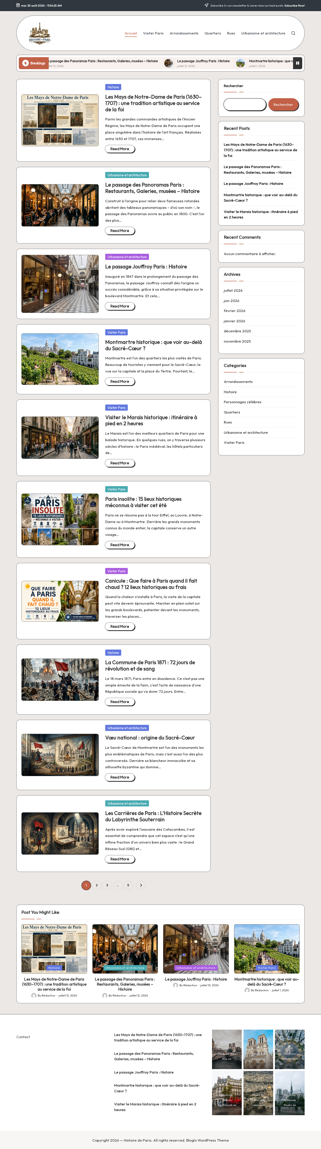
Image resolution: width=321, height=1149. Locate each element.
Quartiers (232, 412)
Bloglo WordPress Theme (207, 1140)
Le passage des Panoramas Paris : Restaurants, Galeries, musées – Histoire (152, 187)
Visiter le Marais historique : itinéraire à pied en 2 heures (151, 420)
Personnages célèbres (242, 402)
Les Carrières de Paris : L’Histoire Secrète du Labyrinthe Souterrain (153, 816)
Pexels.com (226, 1063)
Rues (228, 422)
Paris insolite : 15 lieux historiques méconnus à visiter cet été (143, 502)
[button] (141, 885)
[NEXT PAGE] (141, 885)
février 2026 (234, 310)
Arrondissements (238, 381)
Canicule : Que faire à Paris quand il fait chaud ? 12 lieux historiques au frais (151, 583)
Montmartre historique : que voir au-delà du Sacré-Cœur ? (242, 61)
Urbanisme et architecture (127, 175)
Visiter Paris (116, 332)
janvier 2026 (234, 321)
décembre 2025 (237, 331)
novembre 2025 (237, 341)
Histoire (113, 87)
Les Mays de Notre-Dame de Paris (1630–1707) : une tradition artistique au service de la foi (153, 103)
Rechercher (233, 85)
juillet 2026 (233, 290)
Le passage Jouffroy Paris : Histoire (153, 61)
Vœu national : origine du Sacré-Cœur (150, 737)
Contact (23, 1036)
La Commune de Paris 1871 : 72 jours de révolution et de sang (150, 665)
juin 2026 (231, 300)
